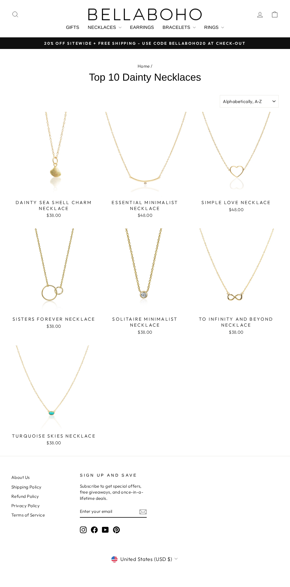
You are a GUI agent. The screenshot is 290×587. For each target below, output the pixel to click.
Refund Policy (25, 496)
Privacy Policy (25, 505)
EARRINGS (142, 27)
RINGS (212, 27)
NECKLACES (102, 27)
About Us (20, 477)
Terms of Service (28, 515)
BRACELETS (177, 27)
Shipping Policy (26, 487)
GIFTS (72, 27)
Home (144, 66)
